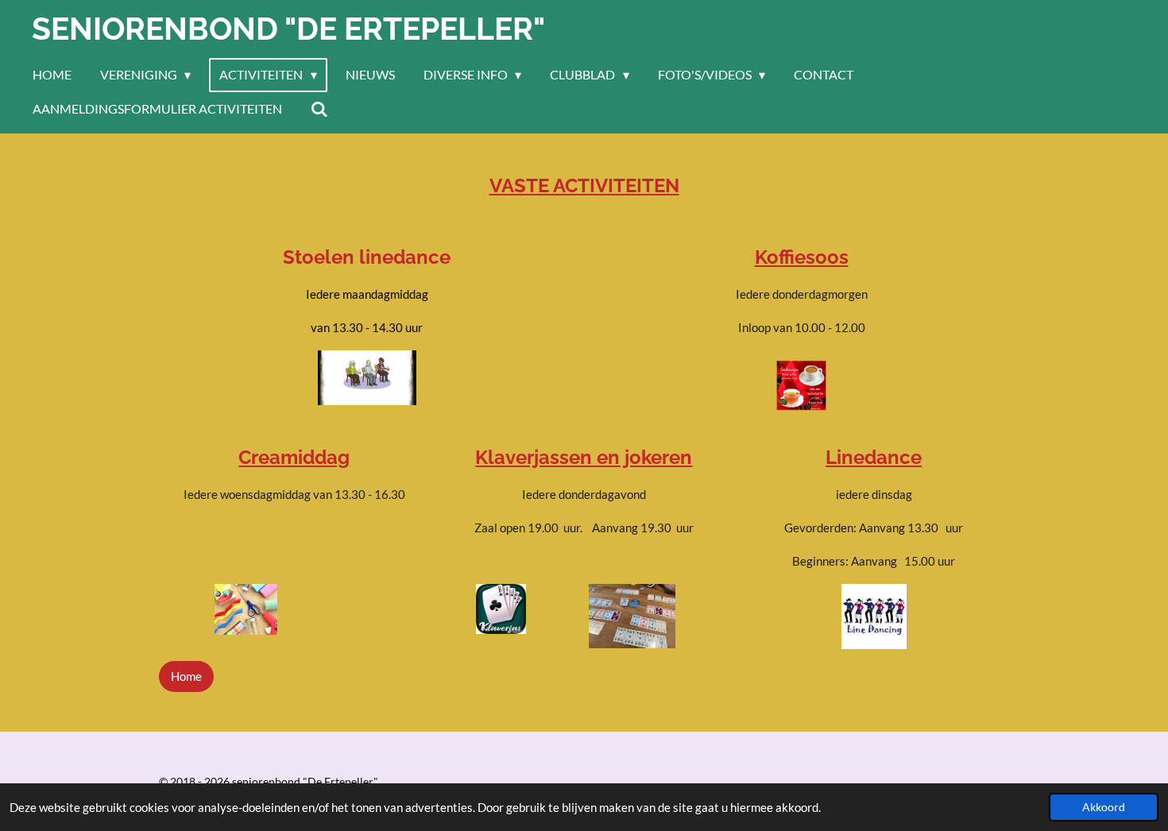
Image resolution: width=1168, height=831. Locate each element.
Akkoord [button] (1103, 807)
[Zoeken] (319, 109)
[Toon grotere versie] (632, 616)
